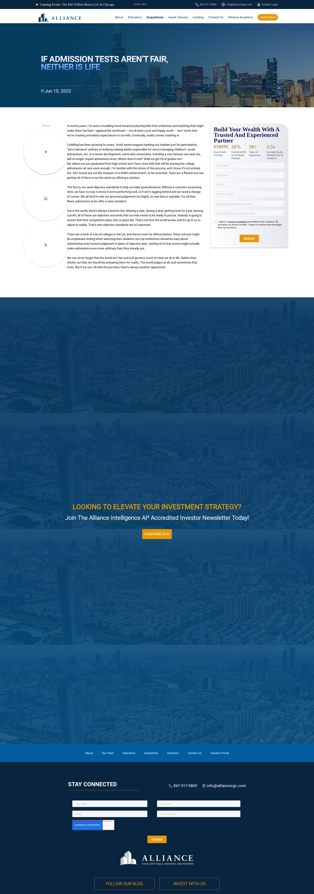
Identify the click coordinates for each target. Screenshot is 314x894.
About (89, 753)
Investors (173, 753)
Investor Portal (219, 753)
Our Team (108, 753)
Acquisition (151, 753)
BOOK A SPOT (140, 4)
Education (129, 753)
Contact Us (194, 753)
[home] (59, 17)
